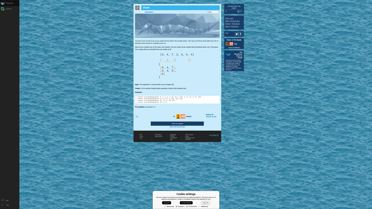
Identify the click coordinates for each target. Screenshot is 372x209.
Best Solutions (232, 21)
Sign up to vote (211, 116)
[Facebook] (241, 34)
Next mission (232, 26)
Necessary (170, 206)
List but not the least (234, 7)
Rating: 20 (209, 115)
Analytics (181, 206)
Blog (141, 134)
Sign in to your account (177, 127)
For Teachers (158, 134)
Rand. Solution (232, 24)
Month (239, 40)
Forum (141, 136)
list (137, 116)
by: (174, 116)
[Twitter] (237, 34)
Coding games (189, 134)
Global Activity (158, 136)
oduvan (188, 116)
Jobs (171, 139)
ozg (235, 44)
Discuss (229, 18)
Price (141, 138)
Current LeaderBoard (234, 47)
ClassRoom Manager (173, 135)
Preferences (192, 206)
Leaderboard (173, 137)
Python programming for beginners (189, 137)
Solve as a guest (177, 124)
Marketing (204, 206)
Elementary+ (149, 12)
